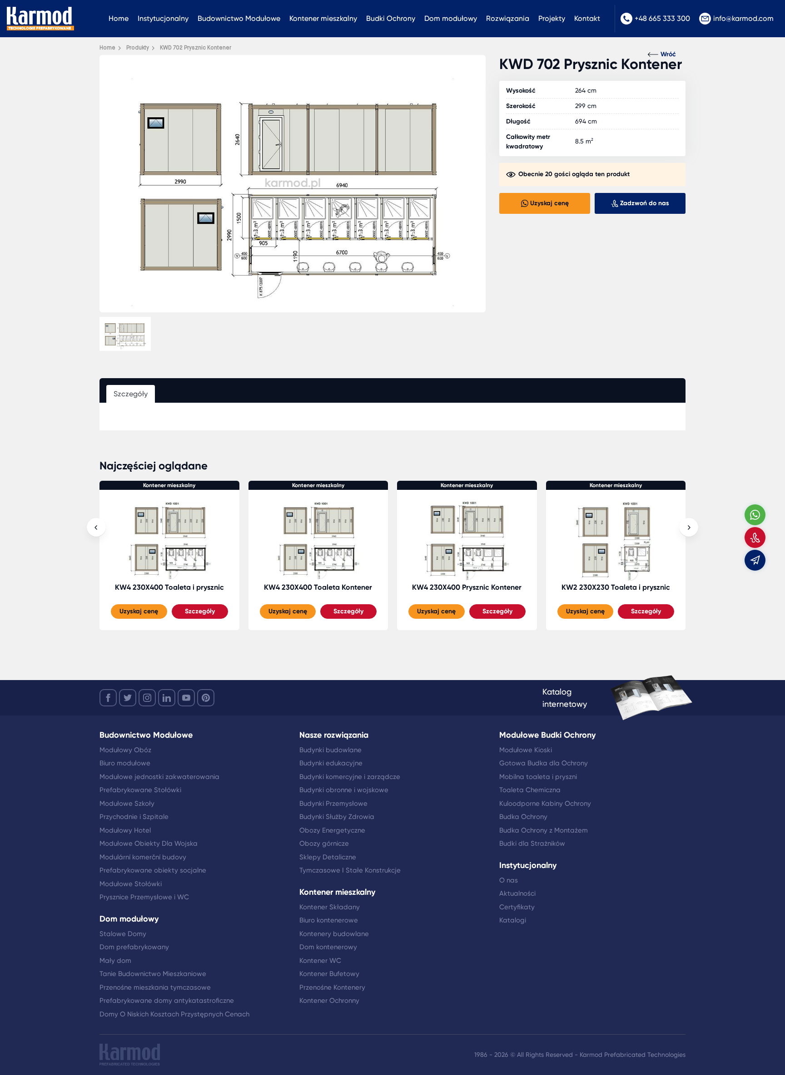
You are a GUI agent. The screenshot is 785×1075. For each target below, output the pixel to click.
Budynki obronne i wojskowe (343, 790)
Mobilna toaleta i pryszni (538, 777)
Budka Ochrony (523, 817)
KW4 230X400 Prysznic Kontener (467, 587)
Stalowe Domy (122, 934)
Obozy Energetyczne (332, 830)
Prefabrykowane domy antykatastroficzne (166, 1000)
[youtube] (186, 697)
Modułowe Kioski (525, 750)
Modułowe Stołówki (130, 884)
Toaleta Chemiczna (530, 790)
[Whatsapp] (755, 514)
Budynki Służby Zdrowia (336, 817)
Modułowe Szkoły (126, 803)
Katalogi (512, 920)
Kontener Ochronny (329, 1000)
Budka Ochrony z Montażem (543, 830)
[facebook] (108, 697)
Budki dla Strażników (532, 843)
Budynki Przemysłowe (333, 803)
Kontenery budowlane (334, 934)
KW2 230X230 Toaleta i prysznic (615, 587)
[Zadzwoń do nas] (755, 537)
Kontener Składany (329, 907)
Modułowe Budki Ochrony (547, 735)
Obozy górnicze (324, 843)
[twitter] (127, 697)
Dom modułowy (450, 18)
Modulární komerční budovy (142, 857)
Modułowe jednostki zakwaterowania (159, 777)
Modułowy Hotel (125, 830)
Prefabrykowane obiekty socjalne (152, 870)
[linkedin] (166, 697)
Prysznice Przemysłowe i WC (144, 897)
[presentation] (96, 527)
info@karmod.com (743, 18)
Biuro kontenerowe (328, 920)
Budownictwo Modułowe (239, 18)
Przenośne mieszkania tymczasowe (155, 987)
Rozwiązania (507, 18)
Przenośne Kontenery (332, 987)
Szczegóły (200, 611)
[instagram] (147, 697)
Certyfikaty (517, 907)
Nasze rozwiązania (333, 735)
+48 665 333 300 (662, 18)
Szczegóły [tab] (131, 394)
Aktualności (517, 893)
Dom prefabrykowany (134, 947)
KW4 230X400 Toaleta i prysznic (169, 587)
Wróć (668, 54)
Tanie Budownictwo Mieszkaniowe (152, 974)
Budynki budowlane (330, 750)
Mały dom (115, 961)
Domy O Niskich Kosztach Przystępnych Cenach (174, 1014)
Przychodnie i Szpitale (134, 817)
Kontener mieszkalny (323, 18)
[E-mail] (755, 560)
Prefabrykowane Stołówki (140, 790)
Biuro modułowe (124, 763)
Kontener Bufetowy (329, 974)
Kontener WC (320, 961)
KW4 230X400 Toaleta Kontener (318, 587)
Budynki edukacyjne (331, 763)
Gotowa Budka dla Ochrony (543, 763)
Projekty (551, 18)
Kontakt (587, 18)
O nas (508, 880)
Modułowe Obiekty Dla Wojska (148, 843)
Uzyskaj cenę (138, 611)
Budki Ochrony (390, 18)
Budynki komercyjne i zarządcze (349, 777)
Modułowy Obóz (125, 750)
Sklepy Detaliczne (327, 857)
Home (119, 18)
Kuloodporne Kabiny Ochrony (545, 803)
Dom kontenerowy (328, 947)
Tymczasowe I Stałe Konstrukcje (350, 870)
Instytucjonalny (163, 18)
